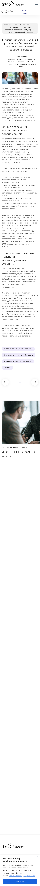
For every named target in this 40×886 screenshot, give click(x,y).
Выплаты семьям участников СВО (22, 60)
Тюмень (22, 66)
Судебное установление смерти (22, 64)
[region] (20, 870)
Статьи (16, 25)
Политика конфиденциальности (22, 876)
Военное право (28, 25)
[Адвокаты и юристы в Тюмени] (13, 3)
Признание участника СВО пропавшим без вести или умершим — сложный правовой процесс (20, 44)
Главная (7, 25)
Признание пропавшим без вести (22, 62)
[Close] (37, 856)
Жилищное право (10, 448)
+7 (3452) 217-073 (9, 11)
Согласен (20, 881)
